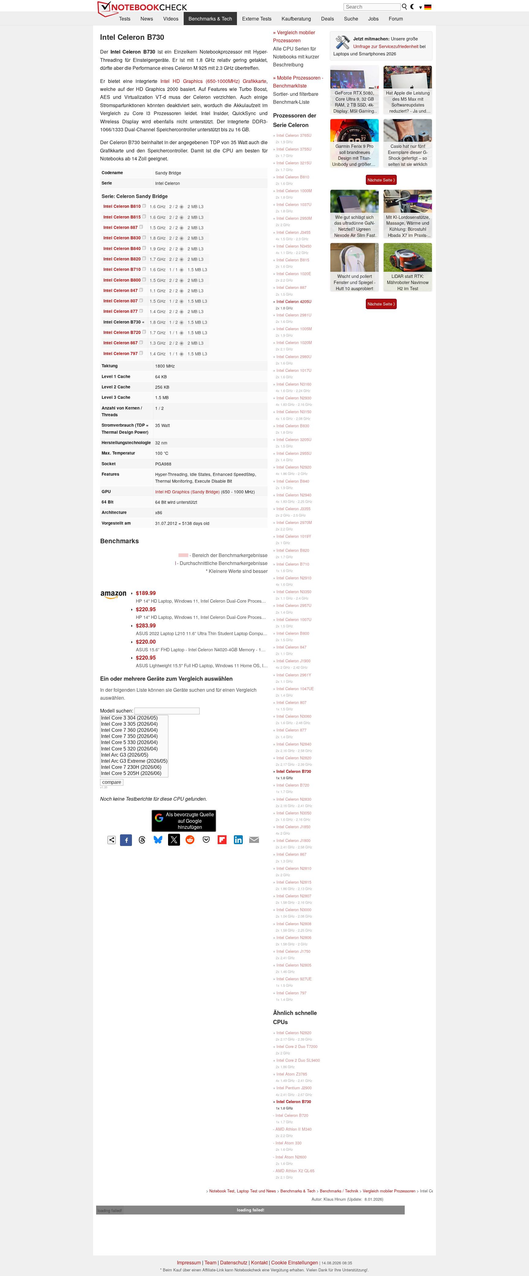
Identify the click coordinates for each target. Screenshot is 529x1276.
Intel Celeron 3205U (293, 439)
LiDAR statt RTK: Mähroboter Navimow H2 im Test (408, 282)
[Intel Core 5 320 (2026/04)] (134, 749)
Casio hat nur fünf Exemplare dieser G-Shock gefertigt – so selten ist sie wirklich (408, 155)
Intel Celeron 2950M (294, 218)
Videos (170, 18)
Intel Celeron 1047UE (295, 688)
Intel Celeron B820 (122, 259)
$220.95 (146, 609)
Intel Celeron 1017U (293, 370)
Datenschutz (233, 1262)
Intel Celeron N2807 (293, 896)
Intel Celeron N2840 (293, 744)
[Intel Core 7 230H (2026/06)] (134, 768)
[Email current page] (254, 840)
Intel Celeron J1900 (293, 661)
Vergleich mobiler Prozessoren (389, 1191)
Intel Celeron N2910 (293, 578)
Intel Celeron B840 (122, 248)
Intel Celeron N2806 (293, 937)
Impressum (189, 1262)
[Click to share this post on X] (174, 839)
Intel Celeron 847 (120, 290)
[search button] (404, 7)
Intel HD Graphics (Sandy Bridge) (187, 491)
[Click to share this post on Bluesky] (158, 840)
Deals (327, 18)
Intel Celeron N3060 (293, 716)
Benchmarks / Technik (339, 1191)
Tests (124, 18)
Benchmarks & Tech (210, 18)
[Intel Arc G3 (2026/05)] (134, 755)
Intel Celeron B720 (122, 332)
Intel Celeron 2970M (294, 522)
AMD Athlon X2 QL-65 (295, 1170)
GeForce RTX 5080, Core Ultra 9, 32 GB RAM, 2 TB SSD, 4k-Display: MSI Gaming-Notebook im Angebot (354, 102)
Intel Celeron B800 (122, 280)
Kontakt (259, 1262)
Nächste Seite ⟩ (381, 180)
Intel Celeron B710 (122, 269)
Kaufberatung (296, 18)
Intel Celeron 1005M (294, 328)
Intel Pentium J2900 (294, 1088)
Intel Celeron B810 (122, 206)
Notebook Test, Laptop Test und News (242, 1191)
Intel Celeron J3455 (293, 232)
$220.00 (146, 641)
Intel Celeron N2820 (293, 758)
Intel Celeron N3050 (293, 813)
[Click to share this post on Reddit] (190, 839)
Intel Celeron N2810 (293, 868)
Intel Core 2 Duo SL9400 (298, 1060)
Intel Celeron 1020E (293, 273)
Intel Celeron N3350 (293, 591)
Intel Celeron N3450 (293, 246)
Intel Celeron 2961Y (293, 675)
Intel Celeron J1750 (293, 951)
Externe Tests (257, 18)
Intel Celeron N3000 (293, 909)
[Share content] (111, 840)
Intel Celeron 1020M (294, 342)
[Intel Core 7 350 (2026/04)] (134, 737)
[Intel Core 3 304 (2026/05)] (134, 718)
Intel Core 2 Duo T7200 (296, 1046)
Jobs (373, 18)
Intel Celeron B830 (122, 238)
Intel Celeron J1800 (293, 840)
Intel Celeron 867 (120, 343)
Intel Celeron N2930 (293, 398)
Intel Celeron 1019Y (293, 536)
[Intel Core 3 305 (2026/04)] (134, 724)
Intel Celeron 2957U (293, 605)
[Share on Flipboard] (222, 839)
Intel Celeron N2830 (293, 799)
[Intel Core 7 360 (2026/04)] (134, 731)
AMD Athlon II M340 (294, 1129)
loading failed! (110, 1210)
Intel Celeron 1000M (294, 190)
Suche (351, 18)
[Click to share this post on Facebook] (126, 840)
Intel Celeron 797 (120, 353)
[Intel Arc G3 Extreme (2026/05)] (134, 761)
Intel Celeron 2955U (293, 453)
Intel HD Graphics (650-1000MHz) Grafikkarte (213, 80)
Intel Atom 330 (289, 1143)
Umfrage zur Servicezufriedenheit (385, 46)
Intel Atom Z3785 (291, 1074)
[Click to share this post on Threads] (142, 840)
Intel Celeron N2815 (293, 882)
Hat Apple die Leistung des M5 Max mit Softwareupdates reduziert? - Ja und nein (408, 102)
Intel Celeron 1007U (293, 619)
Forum (396, 18)
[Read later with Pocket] (206, 839)
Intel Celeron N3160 (293, 384)
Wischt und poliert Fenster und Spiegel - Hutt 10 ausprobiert (355, 282)
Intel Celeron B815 (122, 217)
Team (210, 1262)
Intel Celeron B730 (293, 771)
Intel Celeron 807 (120, 301)
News (147, 18)
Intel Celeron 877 (120, 311)
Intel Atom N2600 (291, 1157)
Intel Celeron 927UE (294, 979)
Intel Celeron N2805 (293, 965)
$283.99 (146, 625)
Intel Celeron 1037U (293, 204)
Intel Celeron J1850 (293, 826)
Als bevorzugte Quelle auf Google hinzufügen (190, 821)
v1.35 (103, 787)
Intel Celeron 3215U (293, 163)
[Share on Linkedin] (238, 839)
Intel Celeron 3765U (293, 135)
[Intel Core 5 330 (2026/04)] (134, 743)
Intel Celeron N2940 (293, 495)
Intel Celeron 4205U (293, 301)
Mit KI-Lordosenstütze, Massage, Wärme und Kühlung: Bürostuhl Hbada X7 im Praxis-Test (408, 226)
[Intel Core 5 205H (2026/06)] (134, 774)
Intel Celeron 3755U (293, 149)
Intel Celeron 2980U (293, 356)
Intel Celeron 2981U (293, 315)
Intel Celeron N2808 (293, 923)
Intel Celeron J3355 (293, 508)
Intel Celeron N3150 (293, 411)
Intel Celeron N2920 (293, 467)
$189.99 (146, 593)
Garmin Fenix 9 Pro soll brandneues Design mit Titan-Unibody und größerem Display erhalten (354, 155)
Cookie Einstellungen (294, 1262)
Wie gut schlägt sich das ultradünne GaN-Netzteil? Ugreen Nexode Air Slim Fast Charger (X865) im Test (354, 226)
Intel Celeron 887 (120, 227)
